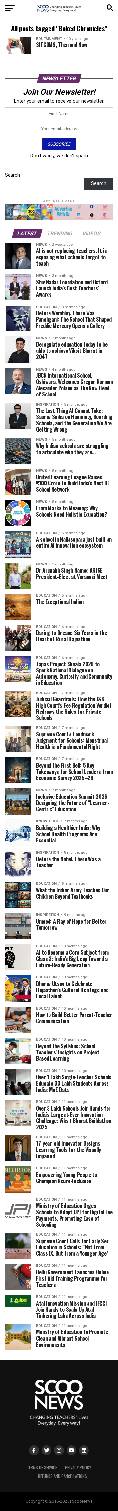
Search (12, 175)
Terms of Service (42, 1467)
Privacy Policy (78, 1467)
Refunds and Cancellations (62, 1476)
